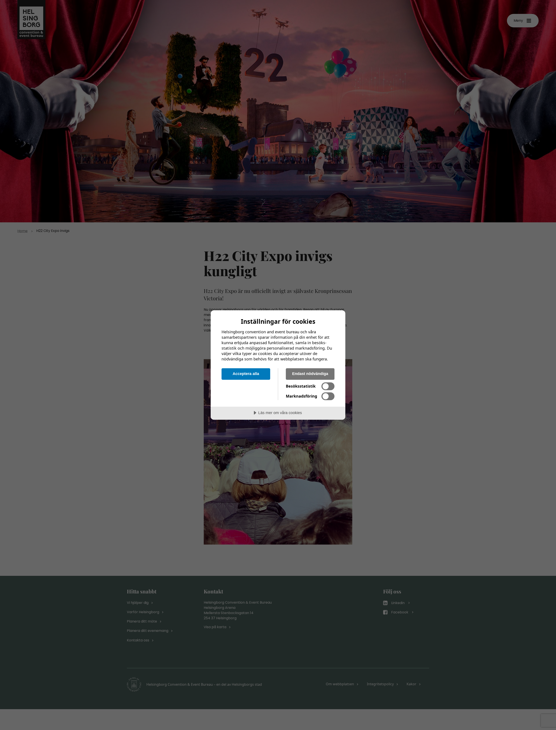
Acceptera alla (246, 374)
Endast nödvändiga (310, 374)
